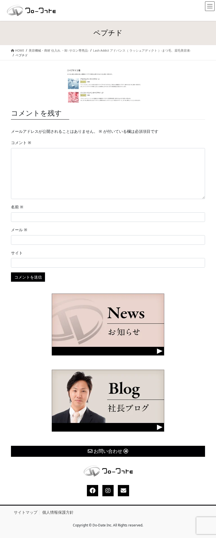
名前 (17, 207)
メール (19, 229)
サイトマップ (25, 512)
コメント (21, 142)
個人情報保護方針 (58, 512)
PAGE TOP (207, 517)
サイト (17, 252)
